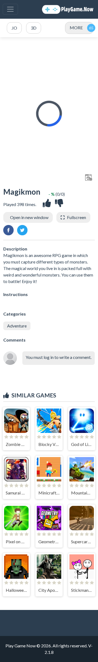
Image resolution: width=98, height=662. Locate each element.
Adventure (17, 325)
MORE (76, 27)
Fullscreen (76, 217)
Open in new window (29, 217)
